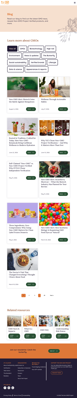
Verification (7, 368)
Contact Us (21, 365)
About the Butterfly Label (11, 365)
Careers (20, 373)
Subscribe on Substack (24, 368)
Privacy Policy (8, 395)
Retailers (6, 376)
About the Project (23, 378)
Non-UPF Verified (37, 369)
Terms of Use (17, 395)
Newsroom (21, 370)
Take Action (7, 370)
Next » (52, 295)
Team (19, 376)
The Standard (7, 373)
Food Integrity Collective (39, 367)
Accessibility (26, 395)
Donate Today (56, 373)
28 (44, 295)
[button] (31, 109)
